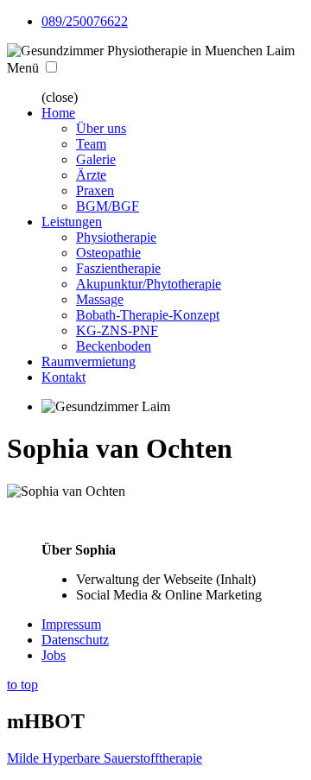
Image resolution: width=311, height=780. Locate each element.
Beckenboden (113, 346)
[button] (51, 67)
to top (22, 684)
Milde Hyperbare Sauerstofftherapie (104, 758)
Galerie (96, 159)
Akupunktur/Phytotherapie (148, 283)
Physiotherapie (116, 237)
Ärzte (91, 175)
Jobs (53, 655)
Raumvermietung (88, 361)
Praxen (95, 190)
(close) (59, 97)
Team (91, 143)
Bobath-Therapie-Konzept (147, 315)
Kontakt (63, 377)
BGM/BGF (107, 206)
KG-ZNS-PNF (117, 330)
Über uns (101, 128)
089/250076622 (84, 21)
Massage (100, 299)
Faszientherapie (118, 268)
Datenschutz (75, 639)
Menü (23, 67)
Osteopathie (108, 252)
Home (58, 112)
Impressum (71, 624)
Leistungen (71, 221)
